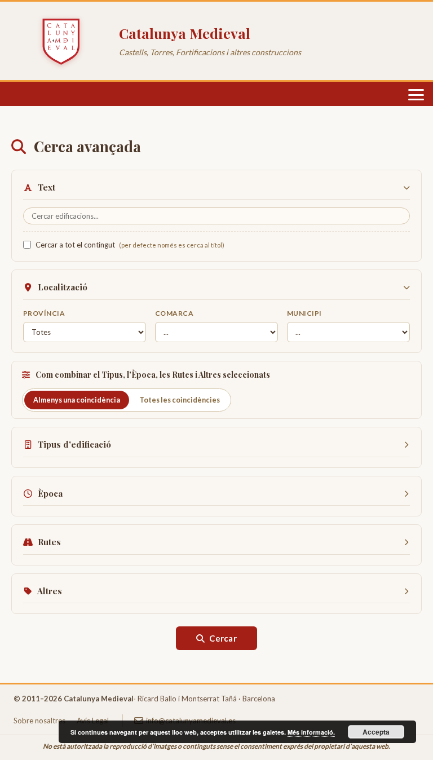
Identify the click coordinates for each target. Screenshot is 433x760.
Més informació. (311, 732)
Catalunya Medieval (184, 33)
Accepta (376, 732)
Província (44, 313)
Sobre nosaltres (39, 720)
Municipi (304, 313)
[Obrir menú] (416, 94)
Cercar (223, 638)
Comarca (174, 313)
